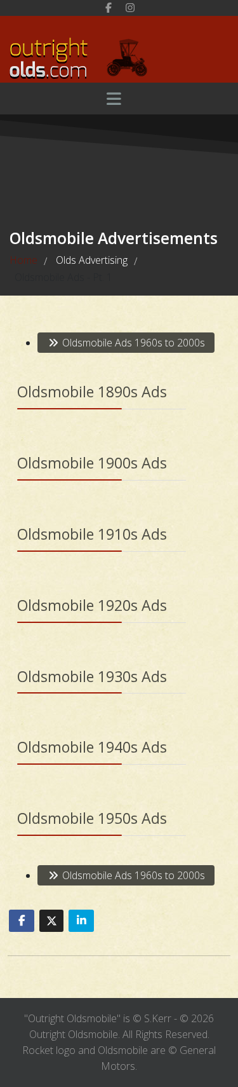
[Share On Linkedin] (81, 921)
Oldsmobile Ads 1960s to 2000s (132, 343)
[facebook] (108, 8)
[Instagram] (130, 8)
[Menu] (114, 98)
